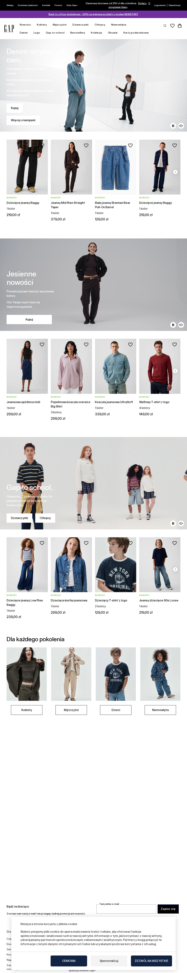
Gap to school (55, 32)
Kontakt (46, 5)
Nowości (25, 24)
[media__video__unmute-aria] (181, 126)
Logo (37, 32)
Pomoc (58, 5)
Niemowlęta (118, 24)
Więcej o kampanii (23, 120)
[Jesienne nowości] (93, 284)
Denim (24, 32)
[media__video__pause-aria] (173, 126)
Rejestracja (174, 5)
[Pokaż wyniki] (165, 25)
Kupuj (14, 108)
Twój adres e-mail (109, 904)
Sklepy (10, 5)
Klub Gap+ (72, 5)
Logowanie (160, 5)
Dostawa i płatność (28, 5)
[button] (175, 172)
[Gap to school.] (93, 483)
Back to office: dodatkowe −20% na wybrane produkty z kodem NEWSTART (93, 14)
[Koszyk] (180, 26)
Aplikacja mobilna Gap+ (82, 970)
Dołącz (142, 3)
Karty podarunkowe (136, 32)
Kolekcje (96, 32)
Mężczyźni (60, 24)
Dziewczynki (80, 24)
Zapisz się (168, 909)
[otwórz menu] (33, 24)
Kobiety (42, 24)
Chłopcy (100, 24)
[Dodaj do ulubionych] (42, 145)
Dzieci (116, 710)
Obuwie (113, 32)
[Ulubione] (172, 26)
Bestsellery (77, 32)
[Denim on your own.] (93, 85)
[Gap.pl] (9, 28)
